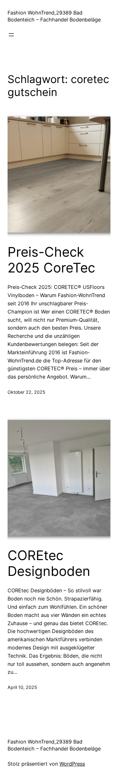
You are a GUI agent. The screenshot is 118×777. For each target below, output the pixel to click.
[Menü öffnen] (11, 35)
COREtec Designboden (49, 563)
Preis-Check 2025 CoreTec (51, 260)
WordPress (72, 764)
